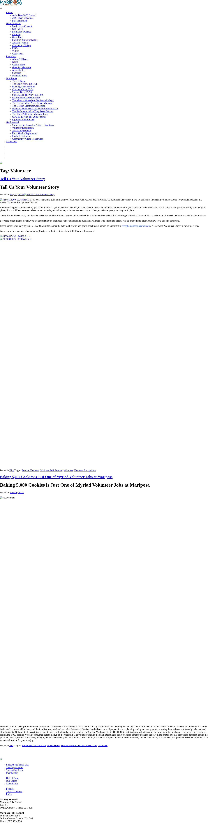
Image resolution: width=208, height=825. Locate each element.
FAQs (15, 48)
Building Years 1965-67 (23, 86)
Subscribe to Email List (17, 764)
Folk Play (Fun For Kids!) (24, 40)
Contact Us (11, 141)
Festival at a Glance (21, 31)
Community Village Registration (27, 138)
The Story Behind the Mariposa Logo (30, 114)
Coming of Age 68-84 (22, 89)
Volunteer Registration (23, 127)
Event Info (11, 56)
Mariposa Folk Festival (51, 470)
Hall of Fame (12, 778)
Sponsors (16, 73)
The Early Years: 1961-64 (24, 84)
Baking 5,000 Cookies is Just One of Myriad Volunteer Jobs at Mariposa (56, 477)
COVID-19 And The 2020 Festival (29, 117)
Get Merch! (17, 53)
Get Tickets (17, 29)
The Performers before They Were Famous (32, 111)
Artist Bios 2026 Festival (24, 15)
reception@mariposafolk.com (136, 226)
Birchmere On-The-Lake (34, 745)
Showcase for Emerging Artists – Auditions (33, 125)
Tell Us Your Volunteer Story (22, 179)
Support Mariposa (14, 770)
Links (9, 794)
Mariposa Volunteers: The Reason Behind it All (35, 108)
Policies (10, 788)
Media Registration (21, 136)
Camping (16, 34)
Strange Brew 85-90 (22, 92)
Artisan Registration (21, 130)
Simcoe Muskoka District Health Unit (79, 745)
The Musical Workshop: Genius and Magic (33, 100)
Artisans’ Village (20, 42)
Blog (11, 470)
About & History (20, 59)
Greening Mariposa (21, 67)
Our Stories (11, 78)
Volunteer (68, 470)
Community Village (21, 45)
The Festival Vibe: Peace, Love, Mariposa (32, 103)
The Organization (14, 767)
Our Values (11, 781)
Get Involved (12, 122)
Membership (12, 773)
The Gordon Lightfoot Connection (28, 106)
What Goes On (13, 23)
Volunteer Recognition (85, 470)
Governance (12, 783)
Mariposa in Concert (22, 26)
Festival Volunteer (30, 470)
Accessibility (18, 70)
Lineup (9, 12)
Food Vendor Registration (24, 133)
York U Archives (14, 791)
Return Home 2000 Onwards (26, 97)
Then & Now (18, 81)
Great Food (17, 37)
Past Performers (19, 20)
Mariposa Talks (19, 75)
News (15, 62)
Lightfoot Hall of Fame (23, 119)
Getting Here (18, 64)
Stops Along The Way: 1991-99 (27, 95)
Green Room (53, 745)
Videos (15, 51)
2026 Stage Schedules (22, 18)
